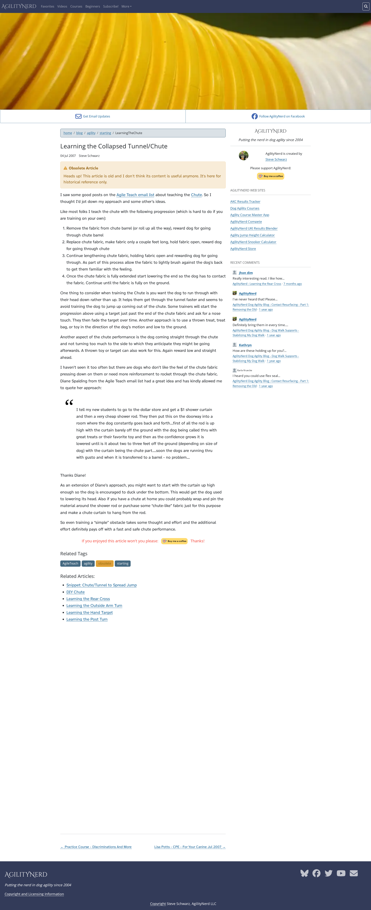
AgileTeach (70, 563)
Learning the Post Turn (87, 619)
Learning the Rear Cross (88, 598)
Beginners (92, 6)
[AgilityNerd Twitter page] (329, 875)
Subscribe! (110, 6)
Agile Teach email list (135, 194)
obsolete (104, 563)
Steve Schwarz (276, 159)
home (68, 133)
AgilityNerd (19, 6)
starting (105, 133)
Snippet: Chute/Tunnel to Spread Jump (101, 585)
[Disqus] (143, 674)
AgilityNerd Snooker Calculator (253, 241)
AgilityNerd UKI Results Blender (254, 228)
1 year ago (266, 309)
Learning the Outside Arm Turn (94, 605)
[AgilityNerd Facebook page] (316, 875)
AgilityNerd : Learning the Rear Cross (257, 284)
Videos (62, 6)
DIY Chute (75, 592)
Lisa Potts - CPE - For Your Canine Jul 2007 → (190, 847)
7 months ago (292, 284)
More (125, 6)
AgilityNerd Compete (246, 221)
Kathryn (245, 345)
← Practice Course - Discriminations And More (96, 847)
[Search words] (365, 6)
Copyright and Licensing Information (34, 894)
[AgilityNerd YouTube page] (341, 875)
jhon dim (246, 273)
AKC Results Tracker (245, 201)
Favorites (47, 6)
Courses (76, 6)
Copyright (158, 903)
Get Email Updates (96, 116)
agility (91, 133)
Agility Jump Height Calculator (252, 235)
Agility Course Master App (249, 214)
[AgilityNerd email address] (354, 875)
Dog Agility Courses (244, 208)
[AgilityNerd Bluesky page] (304, 875)
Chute (196, 194)
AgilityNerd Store (243, 248)
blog (79, 133)
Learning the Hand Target (89, 612)
